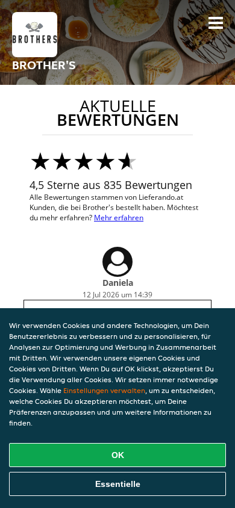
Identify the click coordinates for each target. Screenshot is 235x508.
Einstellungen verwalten (104, 390)
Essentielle (117, 484)
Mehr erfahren (118, 217)
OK (117, 455)
